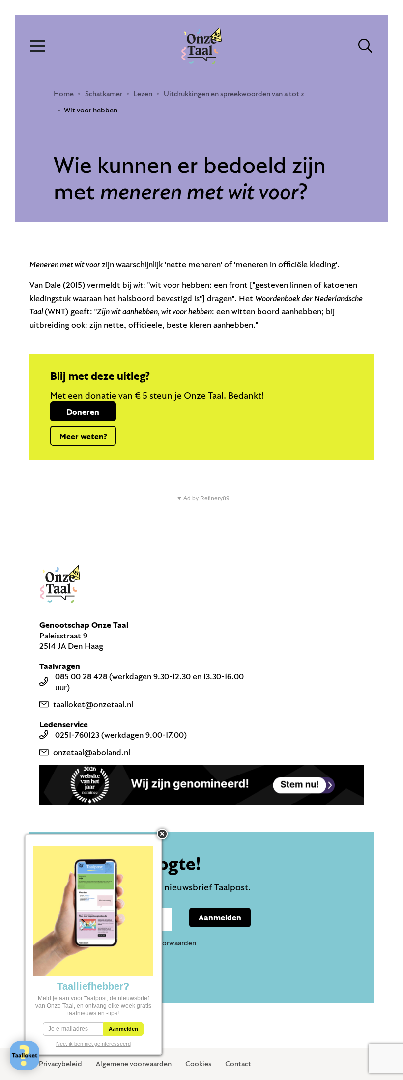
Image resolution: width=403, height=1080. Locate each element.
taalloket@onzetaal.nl (93, 704)
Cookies (198, 1063)
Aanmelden (220, 917)
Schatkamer (103, 93)
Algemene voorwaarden (134, 1063)
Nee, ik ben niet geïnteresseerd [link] (93, 1044)
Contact (238, 1063)
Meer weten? (83, 436)
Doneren (82, 411)
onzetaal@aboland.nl (91, 752)
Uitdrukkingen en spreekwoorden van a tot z (234, 93)
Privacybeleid (60, 1063)
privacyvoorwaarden (164, 942)
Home (64, 93)
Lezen (142, 93)
